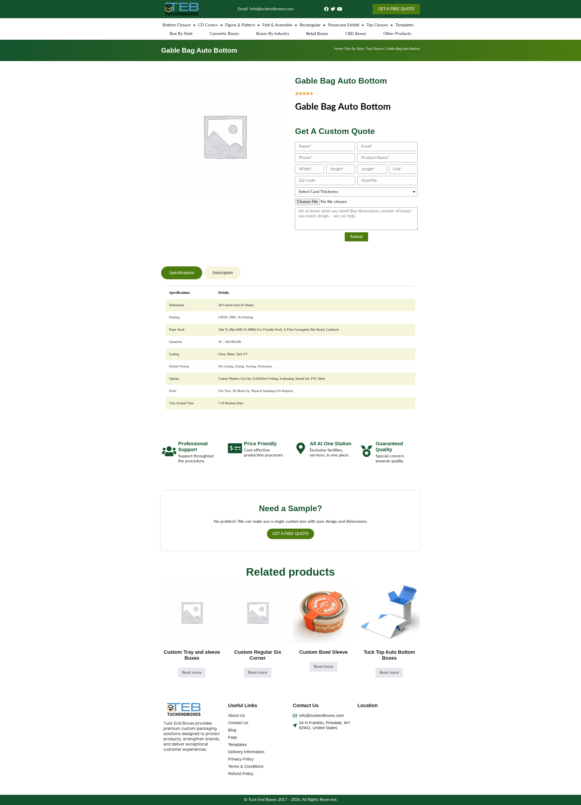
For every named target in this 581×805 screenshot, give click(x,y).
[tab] (181, 272)
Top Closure (377, 25)
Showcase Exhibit (343, 25)
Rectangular (310, 25)
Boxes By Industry (272, 34)
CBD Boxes (355, 34)
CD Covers (208, 25)
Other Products (397, 34)
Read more (192, 673)
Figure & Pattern (240, 25)
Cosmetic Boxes (224, 34)
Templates (404, 25)
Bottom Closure (176, 25)
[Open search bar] (417, 25)
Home (338, 48)
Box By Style (181, 34)
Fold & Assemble (277, 25)
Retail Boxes (317, 34)
